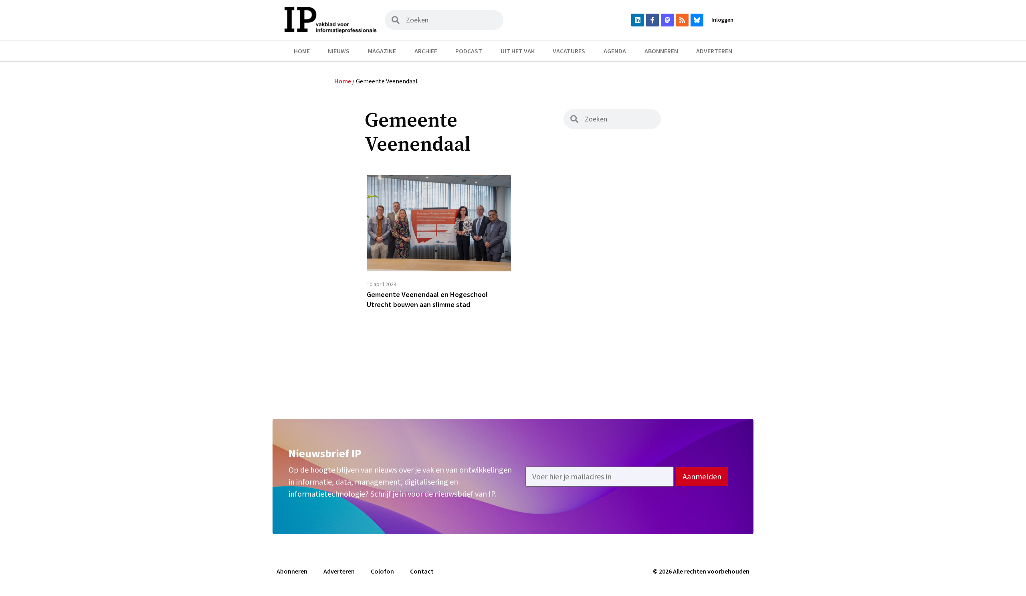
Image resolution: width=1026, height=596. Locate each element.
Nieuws (338, 51)
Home (302, 51)
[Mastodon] (667, 20)
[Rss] (682, 20)
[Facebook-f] (652, 20)
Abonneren (661, 51)
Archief (425, 51)
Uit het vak (518, 51)
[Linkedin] (637, 20)
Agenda (615, 51)
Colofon (382, 571)
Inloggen (722, 19)
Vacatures (569, 51)
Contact (422, 571)
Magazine (382, 51)
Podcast (468, 51)
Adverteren (714, 51)
